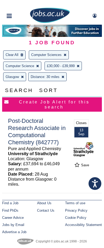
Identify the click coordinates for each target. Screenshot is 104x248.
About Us (44, 203)
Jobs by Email (13, 225)
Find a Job (10, 203)
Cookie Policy (75, 218)
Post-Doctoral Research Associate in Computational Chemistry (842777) (37, 132)
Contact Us (45, 210)
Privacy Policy (76, 210)
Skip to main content (21, 4)
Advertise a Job (14, 232)
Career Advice (13, 218)
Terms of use (75, 203)
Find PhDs (10, 210)
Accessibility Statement (83, 225)
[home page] (50, 22)
